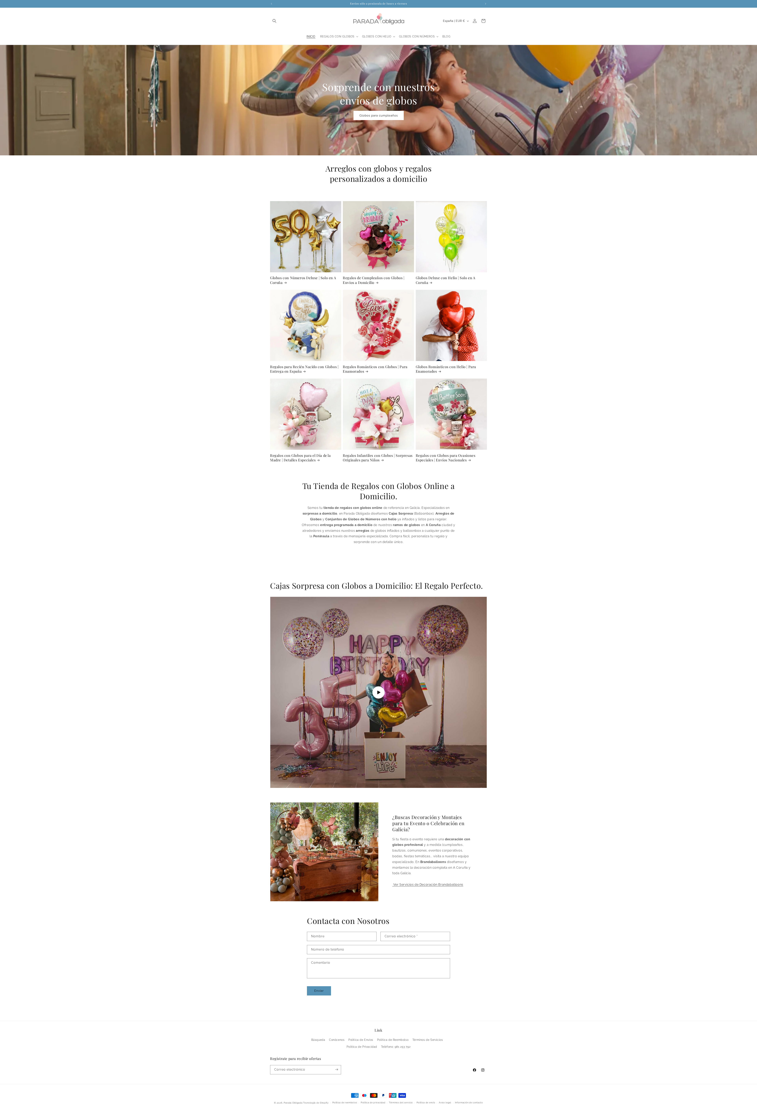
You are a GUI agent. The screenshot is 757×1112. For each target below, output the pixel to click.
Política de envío (426, 1102)
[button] (274, 21)
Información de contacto (469, 1102)
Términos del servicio (401, 1102)
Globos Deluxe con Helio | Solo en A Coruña (445, 280)
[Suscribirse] (336, 1069)
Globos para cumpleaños (378, 115)
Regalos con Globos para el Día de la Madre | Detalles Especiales (300, 457)
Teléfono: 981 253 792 (396, 1047)
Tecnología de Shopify (316, 1103)
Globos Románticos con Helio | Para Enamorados (446, 368)
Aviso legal (445, 1102)
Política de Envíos (360, 1040)
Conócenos (336, 1040)
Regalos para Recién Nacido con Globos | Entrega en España (304, 368)
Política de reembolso (344, 1102)
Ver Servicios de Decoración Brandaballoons (427, 884)
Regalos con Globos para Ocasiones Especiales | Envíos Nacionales (445, 457)
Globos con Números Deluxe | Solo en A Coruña (303, 280)
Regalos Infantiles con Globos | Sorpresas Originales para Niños (378, 457)
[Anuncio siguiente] (485, 3)
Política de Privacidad (362, 1047)
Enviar (319, 991)
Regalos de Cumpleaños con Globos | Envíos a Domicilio (373, 280)
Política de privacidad (373, 1102)
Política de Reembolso (393, 1040)
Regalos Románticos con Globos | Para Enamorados (375, 368)
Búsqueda (318, 1040)
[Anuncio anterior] (271, 3)
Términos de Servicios (427, 1040)
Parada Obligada (293, 1103)
